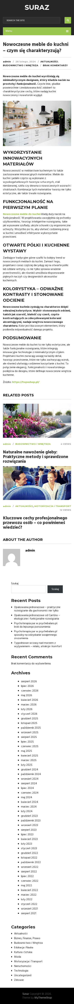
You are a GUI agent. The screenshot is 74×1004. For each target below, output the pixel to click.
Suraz (37, 7)
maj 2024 (26, 797)
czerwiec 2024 (30, 793)
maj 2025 (26, 751)
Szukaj (14, 583)
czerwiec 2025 (29, 746)
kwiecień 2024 (29, 802)
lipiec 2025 (27, 742)
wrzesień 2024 (30, 779)
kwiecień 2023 (29, 839)
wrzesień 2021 (29, 909)
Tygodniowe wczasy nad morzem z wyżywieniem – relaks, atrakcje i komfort (38, 645)
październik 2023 (30, 820)
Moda (17, 957)
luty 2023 (26, 844)
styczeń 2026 (29, 714)
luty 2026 (26, 709)
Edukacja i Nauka (23, 947)
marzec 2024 (29, 807)
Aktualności (49, 61)
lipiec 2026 (27, 686)
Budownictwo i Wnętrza (20, 65)
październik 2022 (31, 862)
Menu (9, 31)
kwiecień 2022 (29, 890)
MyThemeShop (43, 998)
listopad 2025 (29, 723)
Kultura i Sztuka (23, 952)
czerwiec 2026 (29, 691)
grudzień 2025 (29, 718)
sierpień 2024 (29, 783)
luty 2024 (27, 811)
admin (7, 61)
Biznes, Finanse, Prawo (27, 938)
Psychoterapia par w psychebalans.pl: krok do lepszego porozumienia (36, 625)
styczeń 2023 (29, 848)
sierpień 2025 (29, 737)
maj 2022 (26, 885)
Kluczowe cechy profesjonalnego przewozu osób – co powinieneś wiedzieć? (35, 523)
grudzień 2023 (29, 816)
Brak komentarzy (55, 65)
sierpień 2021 (28, 913)
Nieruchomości (22, 966)
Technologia (21, 971)
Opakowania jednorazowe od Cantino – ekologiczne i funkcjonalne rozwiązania (37, 617)
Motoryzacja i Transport (52, 506)
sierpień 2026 (29, 681)
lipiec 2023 (27, 834)
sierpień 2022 (29, 871)
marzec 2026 (28, 704)
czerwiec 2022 (29, 881)
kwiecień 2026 (29, 700)
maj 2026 (26, 695)
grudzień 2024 (29, 769)
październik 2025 (31, 728)
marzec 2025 (28, 760)
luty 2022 (26, 899)
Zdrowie (19, 980)
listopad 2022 (29, 858)
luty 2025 (26, 765)
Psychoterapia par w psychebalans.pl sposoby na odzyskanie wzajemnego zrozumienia (35, 635)
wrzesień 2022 (29, 867)
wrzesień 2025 (29, 732)
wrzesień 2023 (29, 825)
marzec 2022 (28, 895)
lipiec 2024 (27, 788)
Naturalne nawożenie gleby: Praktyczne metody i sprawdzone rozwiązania (35, 457)
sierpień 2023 (28, 830)
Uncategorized (22, 975)
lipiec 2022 (27, 876)
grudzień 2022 (29, 853)
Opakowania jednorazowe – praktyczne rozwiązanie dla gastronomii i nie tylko (37, 609)
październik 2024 (31, 774)
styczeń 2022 (29, 904)
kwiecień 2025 (29, 756)
